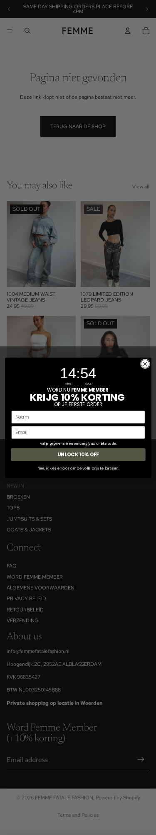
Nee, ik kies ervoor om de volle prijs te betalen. (78, 467)
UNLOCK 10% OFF (78, 454)
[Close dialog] (145, 363)
